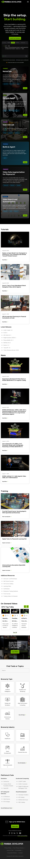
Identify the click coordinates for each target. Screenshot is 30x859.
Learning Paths (7, 586)
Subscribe (15, 826)
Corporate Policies (12, 853)
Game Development (7, 752)
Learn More (15, 651)
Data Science (6, 799)
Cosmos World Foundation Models (8, 784)
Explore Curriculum (6, 542)
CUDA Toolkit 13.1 (8, 330)
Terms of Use (10, 850)
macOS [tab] (9, 42)
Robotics (22, 738)
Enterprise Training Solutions (10, 591)
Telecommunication (7, 766)
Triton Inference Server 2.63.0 (11, 350)
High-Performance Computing (22, 704)
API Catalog (21, 797)
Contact (21, 853)
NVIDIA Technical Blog (22, 835)
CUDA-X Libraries (22, 784)
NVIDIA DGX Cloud (23, 799)
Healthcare (7, 738)
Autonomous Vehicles (7, 718)
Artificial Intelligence (7, 690)
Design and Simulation (7, 704)
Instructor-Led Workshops (10, 578)
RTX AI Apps (6, 801)
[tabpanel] (16, 49)
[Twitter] (17, 833)
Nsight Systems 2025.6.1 (9, 337)
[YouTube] (20, 833)
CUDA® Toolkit (22, 781)
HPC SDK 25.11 (7, 335)
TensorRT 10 (6, 347)
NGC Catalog (21, 802)
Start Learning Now (6, 516)
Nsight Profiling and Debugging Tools (23, 787)
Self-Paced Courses (8, 581)
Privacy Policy (8, 848)
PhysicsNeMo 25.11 (8, 340)
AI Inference (6, 796)
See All (15, 632)
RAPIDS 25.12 (6, 342)
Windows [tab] (17, 42)
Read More (4, 259)
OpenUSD (5, 788)
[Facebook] (9, 833)
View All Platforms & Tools (6, 808)
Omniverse (6, 781)
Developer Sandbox (23, 794)
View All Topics (22, 714)
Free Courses (6, 593)
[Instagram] (12, 833)
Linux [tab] (13, 42)
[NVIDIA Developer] (11, 2)
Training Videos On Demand (10, 596)
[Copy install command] (26, 56)
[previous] (25, 606)
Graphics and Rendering (22, 690)
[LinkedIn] (14, 833)
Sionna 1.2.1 (6, 345)
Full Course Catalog (8, 583)
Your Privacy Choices (18, 848)
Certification (6, 588)
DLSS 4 (5, 332)
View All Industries (21, 762)
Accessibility (18, 850)
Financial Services (22, 752)
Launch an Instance (15, 38)
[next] (27, 606)
